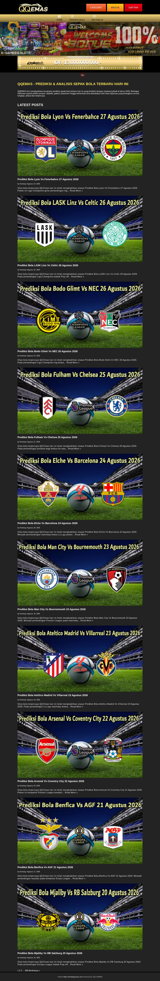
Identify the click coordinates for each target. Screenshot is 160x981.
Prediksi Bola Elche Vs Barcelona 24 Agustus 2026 (48, 523)
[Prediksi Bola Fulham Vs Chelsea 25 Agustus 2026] (80, 401)
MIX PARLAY (97, 20)
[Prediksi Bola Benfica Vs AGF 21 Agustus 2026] (80, 831)
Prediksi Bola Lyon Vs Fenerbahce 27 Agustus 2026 (48, 179)
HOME (60, 20)
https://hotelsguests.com (72, 977)
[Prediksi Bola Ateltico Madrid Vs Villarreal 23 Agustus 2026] (80, 659)
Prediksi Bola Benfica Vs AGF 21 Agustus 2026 (45, 867)
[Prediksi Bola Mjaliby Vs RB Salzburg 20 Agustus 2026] (80, 917)
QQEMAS (22, 91)
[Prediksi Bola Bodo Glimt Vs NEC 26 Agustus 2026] (80, 315)
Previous (3, 38)
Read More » (76, 191)
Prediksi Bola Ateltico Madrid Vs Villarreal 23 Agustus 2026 (53, 695)
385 (26, 971)
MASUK (115, 7)
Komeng (23, 184)
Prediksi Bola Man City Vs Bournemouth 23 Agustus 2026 (52, 609)
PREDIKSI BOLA (77, 20)
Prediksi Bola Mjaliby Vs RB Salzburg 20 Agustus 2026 (50, 953)
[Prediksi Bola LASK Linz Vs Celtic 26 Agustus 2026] (80, 229)
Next (157, 38)
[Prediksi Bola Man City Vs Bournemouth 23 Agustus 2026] (80, 573)
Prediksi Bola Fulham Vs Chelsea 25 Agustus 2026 (47, 437)
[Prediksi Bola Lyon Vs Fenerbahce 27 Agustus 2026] (80, 143)
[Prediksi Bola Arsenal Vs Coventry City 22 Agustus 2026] (80, 745)
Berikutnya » (34, 971)
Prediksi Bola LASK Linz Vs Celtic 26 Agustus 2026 (48, 265)
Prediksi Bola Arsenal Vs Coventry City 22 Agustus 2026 (51, 781)
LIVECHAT (96, 7)
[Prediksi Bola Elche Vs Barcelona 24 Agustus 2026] (80, 487)
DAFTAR (133, 7)
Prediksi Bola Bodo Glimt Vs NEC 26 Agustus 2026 (48, 351)
